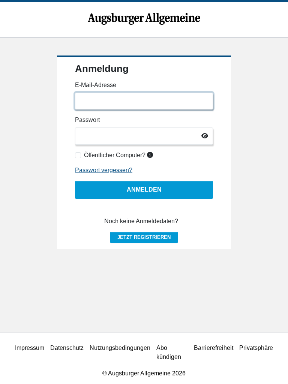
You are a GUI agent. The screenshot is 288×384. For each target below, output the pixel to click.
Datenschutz (67, 348)
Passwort (87, 120)
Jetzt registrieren (144, 237)
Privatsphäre (256, 348)
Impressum (29, 348)
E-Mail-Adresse (95, 85)
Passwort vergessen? (103, 170)
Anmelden (144, 189)
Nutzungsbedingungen (120, 348)
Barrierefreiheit (213, 348)
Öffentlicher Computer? (115, 155)
